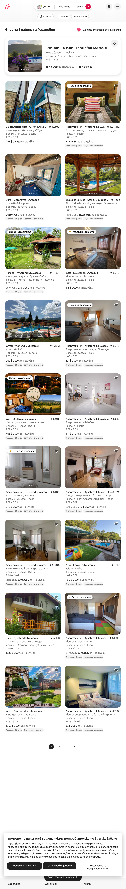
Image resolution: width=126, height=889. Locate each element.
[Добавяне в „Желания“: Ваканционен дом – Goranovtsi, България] (56, 85)
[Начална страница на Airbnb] (7, 6)
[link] (44, 746)
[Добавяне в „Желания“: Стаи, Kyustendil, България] (56, 304)
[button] (52, 66)
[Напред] (82, 746)
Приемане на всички (24, 865)
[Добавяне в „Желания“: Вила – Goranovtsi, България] (56, 158)
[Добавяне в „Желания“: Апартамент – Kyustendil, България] (116, 85)
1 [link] (51, 746)
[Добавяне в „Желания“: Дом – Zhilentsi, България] (56, 377)
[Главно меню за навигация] (117, 6)
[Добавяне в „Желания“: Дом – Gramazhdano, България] (56, 670)
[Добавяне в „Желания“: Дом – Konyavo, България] (116, 523)
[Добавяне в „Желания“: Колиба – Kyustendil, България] (56, 231)
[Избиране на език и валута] (109, 6)
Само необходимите (60, 865)
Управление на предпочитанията (98, 867)
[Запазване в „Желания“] (114, 43)
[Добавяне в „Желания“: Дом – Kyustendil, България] (116, 231)
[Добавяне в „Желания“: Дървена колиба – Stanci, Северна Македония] (116, 158)
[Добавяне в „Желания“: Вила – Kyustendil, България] (56, 596)
